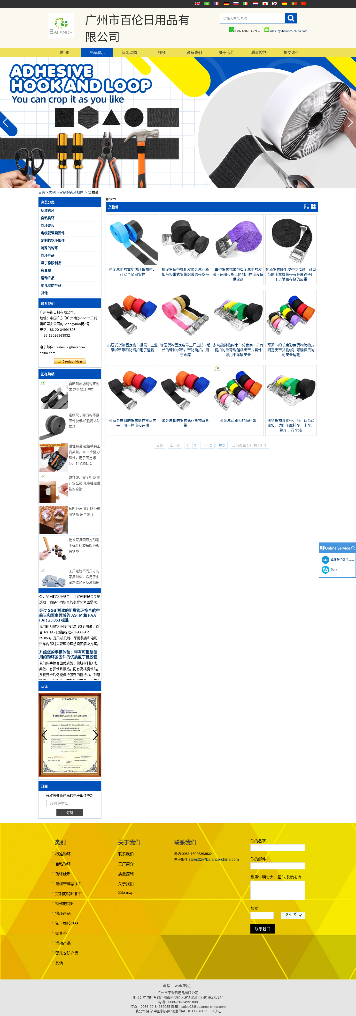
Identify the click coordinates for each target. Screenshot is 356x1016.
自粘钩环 (47, 218)
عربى (206, 3)
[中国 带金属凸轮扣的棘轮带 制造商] (238, 415)
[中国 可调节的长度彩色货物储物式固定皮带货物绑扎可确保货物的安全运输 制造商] (291, 339)
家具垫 (46, 270)
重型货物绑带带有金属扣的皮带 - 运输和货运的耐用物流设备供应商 (238, 274)
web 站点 (183, 986)
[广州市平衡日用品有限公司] (61, 25)
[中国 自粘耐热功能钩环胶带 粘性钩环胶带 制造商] (53, 395)
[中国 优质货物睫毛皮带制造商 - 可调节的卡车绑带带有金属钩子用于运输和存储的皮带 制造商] (291, 264)
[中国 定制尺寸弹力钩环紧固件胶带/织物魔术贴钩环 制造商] (53, 426)
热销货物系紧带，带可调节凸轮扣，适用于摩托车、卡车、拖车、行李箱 (291, 425)
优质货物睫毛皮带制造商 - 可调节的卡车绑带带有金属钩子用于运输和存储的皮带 (291, 274)
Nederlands (255, 3)
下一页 (207, 445)
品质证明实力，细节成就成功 (275, 877)
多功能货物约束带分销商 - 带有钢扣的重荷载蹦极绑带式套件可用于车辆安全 (238, 350)
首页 (41, 192)
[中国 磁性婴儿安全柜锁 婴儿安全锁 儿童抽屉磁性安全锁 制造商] (53, 489)
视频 (162, 53)
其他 (44, 293)
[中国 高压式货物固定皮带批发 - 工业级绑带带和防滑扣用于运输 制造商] (132, 339)
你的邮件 (258, 859)
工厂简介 (126, 864)
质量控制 (259, 53)
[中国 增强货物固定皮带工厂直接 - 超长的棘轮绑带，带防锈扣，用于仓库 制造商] (185, 339)
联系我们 (194, 53)
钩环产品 (47, 255)
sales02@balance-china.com (288, 31)
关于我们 (226, 53)
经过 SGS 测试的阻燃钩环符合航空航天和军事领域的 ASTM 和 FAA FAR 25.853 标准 (69, 607)
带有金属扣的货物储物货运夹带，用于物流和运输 (132, 422)
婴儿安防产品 (51, 285)
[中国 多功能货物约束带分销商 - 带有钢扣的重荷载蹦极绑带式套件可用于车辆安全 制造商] (238, 339)
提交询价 (291, 53)
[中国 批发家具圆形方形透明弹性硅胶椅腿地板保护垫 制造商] (53, 551)
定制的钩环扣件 (71, 192)
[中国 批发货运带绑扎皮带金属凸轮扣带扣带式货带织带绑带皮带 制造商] (185, 264)
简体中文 (303, 3)
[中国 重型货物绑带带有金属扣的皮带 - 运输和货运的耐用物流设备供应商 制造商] (238, 264)
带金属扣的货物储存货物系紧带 (185, 422)
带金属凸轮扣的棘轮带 (238, 420)
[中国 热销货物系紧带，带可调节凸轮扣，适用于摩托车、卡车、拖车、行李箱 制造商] (291, 415)
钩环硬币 (47, 225)
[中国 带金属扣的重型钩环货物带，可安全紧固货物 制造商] (132, 264)
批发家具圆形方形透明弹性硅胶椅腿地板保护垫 (84, 545)
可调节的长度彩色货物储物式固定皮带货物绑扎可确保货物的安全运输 (291, 350)
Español (284, 3)
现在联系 (69, 361)
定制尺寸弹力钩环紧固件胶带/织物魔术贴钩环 (84, 421)
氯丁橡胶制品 (51, 263)
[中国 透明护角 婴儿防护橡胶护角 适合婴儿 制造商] (53, 520)
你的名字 (258, 841)
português (293, 3)
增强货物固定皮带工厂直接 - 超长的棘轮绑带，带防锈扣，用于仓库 (185, 350)
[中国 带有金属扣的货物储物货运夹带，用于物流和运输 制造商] (132, 415)
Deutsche (226, 3)
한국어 (274, 3)
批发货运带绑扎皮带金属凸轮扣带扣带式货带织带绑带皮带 (185, 271)
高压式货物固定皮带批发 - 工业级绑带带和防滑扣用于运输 (132, 347)
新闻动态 (129, 53)
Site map (125, 892)
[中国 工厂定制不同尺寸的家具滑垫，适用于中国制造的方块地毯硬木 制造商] (53, 582)
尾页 (222, 445)
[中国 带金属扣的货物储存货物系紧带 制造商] (185, 415)
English (196, 3)
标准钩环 (47, 210)
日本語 (264, 3)
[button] (350, 122)
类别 (52, 192)
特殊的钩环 (49, 248)
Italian (245, 3)
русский (235, 3)
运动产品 (47, 278)
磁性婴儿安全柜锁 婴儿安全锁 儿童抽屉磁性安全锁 (84, 483)
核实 (254, 908)
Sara (333, 569)
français (216, 3)
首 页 (65, 53)
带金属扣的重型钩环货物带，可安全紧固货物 (132, 271)
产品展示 (97, 53)
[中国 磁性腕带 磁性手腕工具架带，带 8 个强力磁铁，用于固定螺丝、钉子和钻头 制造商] (53, 457)
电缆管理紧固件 (53, 233)
